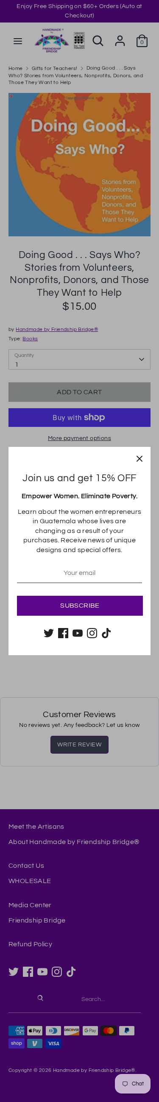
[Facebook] (63, 633)
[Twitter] (49, 633)
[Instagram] (92, 633)
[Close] (139, 458)
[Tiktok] (106, 633)
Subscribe (80, 605)
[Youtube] (78, 633)
